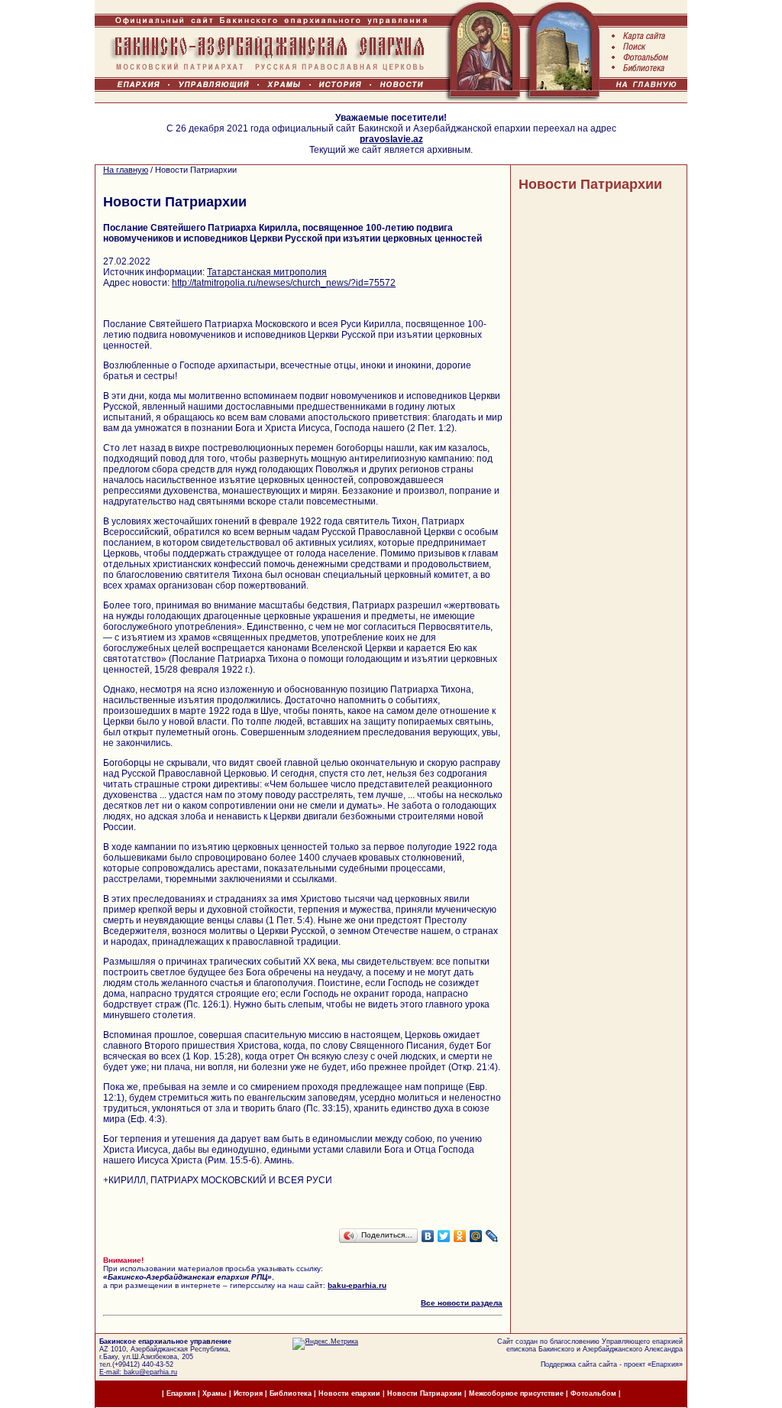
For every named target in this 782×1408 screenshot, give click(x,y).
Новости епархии (349, 1393)
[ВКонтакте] (428, 1236)
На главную (125, 169)
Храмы (214, 1393)
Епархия (665, 1364)
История (248, 1393)
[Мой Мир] (476, 1236)
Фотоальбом (593, 1393)
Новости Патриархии (590, 184)
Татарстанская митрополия (267, 272)
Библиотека (292, 1393)
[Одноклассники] (460, 1236)
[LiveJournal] (492, 1236)
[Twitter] (444, 1236)
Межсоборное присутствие (516, 1393)
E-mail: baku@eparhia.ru (138, 1372)
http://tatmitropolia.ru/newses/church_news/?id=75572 (284, 282)
